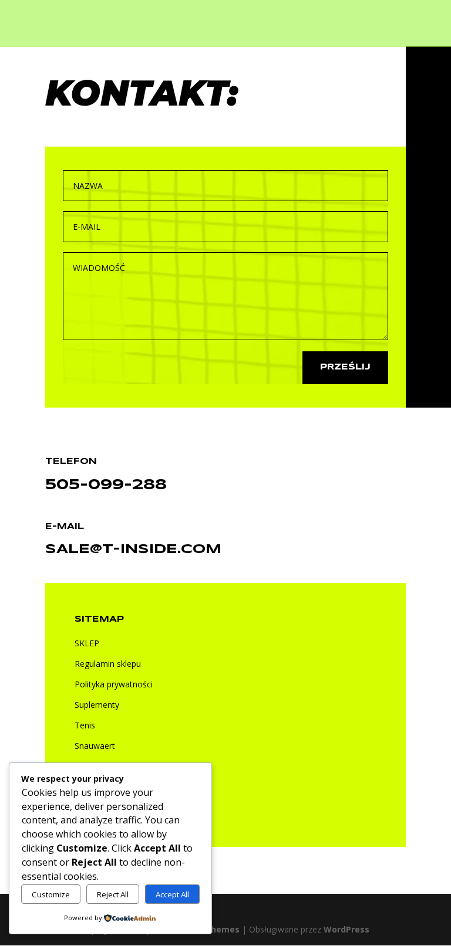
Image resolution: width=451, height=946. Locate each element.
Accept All (172, 894)
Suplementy (97, 704)
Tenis (85, 725)
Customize (51, 894)
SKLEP (87, 643)
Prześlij (345, 367)
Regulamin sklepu (108, 663)
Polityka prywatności (114, 684)
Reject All (113, 894)
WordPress (346, 929)
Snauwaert (95, 745)
